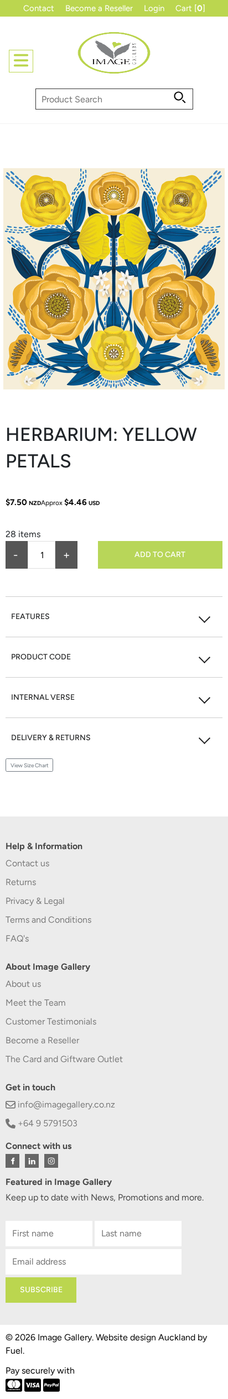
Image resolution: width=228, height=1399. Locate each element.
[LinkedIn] (32, 1161)
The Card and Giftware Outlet (64, 1059)
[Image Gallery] (114, 57)
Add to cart (159, 554)
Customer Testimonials (51, 1021)
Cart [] (190, 8)
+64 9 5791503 (46, 1123)
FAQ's (17, 938)
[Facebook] (12, 1161)
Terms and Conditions (48, 919)
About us (23, 984)
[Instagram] (51, 1161)
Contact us (27, 863)
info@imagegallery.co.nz (65, 1104)
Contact (38, 8)
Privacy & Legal (35, 901)
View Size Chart (30, 765)
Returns (21, 882)
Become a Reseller (99, 8)
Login (154, 8)
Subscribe (41, 1289)
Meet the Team (36, 1002)
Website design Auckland (145, 1337)
